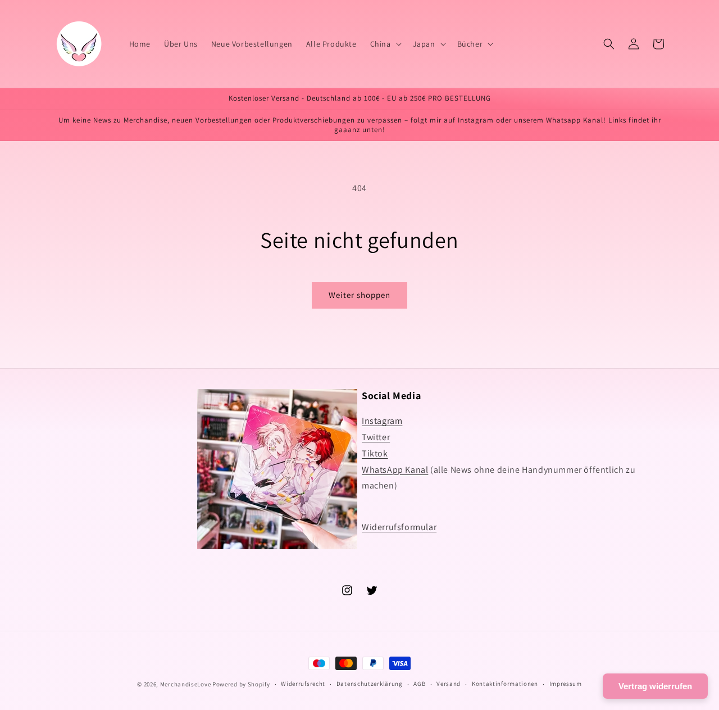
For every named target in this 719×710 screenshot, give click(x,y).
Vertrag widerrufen (655, 686)
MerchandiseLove (185, 684)
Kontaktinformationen (505, 684)
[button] (384, 44)
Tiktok (375, 453)
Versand (448, 684)
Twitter (376, 437)
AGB (419, 684)
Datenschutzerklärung (369, 684)
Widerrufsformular (399, 527)
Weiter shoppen (359, 295)
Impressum (565, 684)
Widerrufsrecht (303, 684)
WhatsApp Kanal (395, 470)
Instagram (382, 421)
